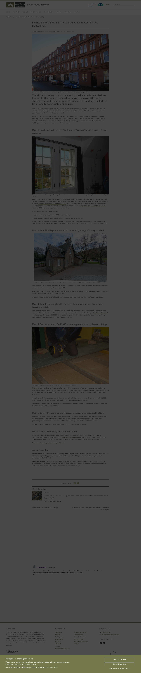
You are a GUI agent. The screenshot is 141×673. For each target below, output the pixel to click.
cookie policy (53, 667)
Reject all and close (119, 664)
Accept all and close (119, 659)
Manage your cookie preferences (19, 659)
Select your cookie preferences (119, 668)
